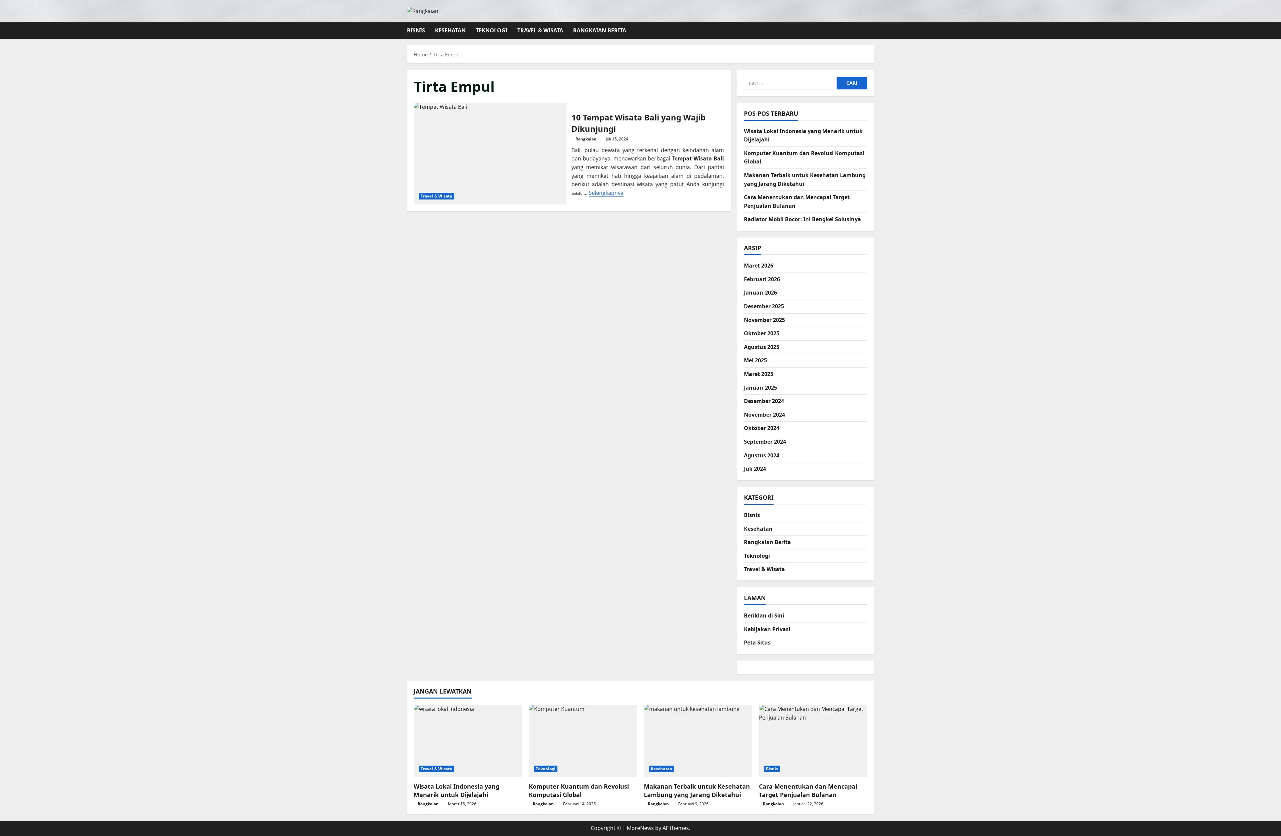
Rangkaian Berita (599, 30)
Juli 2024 (755, 468)
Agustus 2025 (761, 347)
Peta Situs (757, 642)
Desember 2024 (764, 401)
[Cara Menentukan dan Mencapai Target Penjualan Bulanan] (813, 741)
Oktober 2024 (761, 428)
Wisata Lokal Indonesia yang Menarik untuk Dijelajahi (456, 790)
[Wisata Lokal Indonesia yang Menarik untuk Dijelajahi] (468, 741)
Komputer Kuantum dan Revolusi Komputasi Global (579, 790)
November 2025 (764, 320)
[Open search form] (872, 30)
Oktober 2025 (761, 333)
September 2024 (765, 441)
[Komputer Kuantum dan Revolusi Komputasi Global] (583, 741)
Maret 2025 (758, 374)
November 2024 (764, 414)
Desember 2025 (764, 306)
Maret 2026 (758, 265)
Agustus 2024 (761, 455)
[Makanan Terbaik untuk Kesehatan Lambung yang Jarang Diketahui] (698, 741)
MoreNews (640, 828)
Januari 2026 (760, 292)
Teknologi (491, 30)
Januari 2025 (760, 387)
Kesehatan (450, 30)
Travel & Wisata (540, 30)
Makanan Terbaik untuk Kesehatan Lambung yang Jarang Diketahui (697, 790)
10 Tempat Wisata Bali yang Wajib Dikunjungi (490, 153)
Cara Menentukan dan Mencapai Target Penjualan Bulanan (808, 790)
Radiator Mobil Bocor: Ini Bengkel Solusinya (802, 219)
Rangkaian (585, 139)
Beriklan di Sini (764, 615)
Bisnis (416, 30)
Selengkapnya (606, 192)
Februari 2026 (762, 279)
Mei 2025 (755, 360)
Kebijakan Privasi (767, 629)
